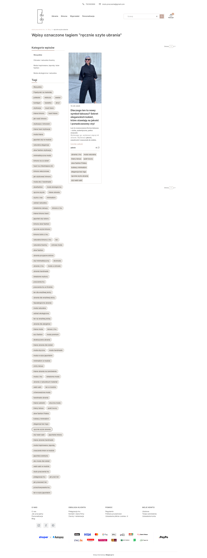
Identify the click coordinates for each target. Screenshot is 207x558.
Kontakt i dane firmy (76, 514)
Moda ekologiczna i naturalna (45, 73)
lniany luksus (76, 159)
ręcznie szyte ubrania (79, 176)
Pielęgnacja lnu (74, 511)
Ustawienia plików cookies (115, 516)
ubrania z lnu (76, 154)
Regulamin (109, 511)
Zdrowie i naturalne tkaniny (44, 60)
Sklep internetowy (102, 555)
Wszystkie (38, 55)
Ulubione (145, 511)
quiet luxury (88, 159)
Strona (166, 46)
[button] (162, 16)
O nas (34, 511)
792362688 (90, 4)
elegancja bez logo (78, 172)
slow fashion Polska (78, 163)
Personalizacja (37, 516)
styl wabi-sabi (76, 180)
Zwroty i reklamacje (76, 516)
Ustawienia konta (149, 516)
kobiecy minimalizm (79, 167)
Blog (49, 29)
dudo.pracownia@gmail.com (113, 4)
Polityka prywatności (113, 514)
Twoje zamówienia (149, 514)
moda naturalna (90, 154)
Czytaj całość (77, 144)
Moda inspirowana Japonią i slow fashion (46, 66)
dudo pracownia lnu (38, 29)
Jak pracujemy (37, 514)
